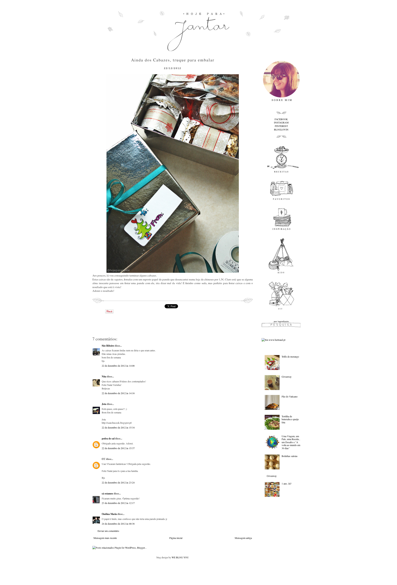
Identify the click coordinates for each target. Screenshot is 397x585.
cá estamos (107, 493)
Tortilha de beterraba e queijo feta (290, 419)
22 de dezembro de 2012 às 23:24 (118, 482)
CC (103, 459)
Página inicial (175, 538)
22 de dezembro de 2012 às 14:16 (118, 393)
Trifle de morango (290, 356)
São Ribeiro (108, 345)
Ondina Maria (109, 514)
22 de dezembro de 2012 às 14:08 (118, 365)
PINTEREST (281, 126)
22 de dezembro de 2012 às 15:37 (118, 448)
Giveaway (287, 376)
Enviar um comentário (108, 530)
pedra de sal (108, 438)
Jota (104, 404)
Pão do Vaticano (290, 396)
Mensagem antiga (243, 538)
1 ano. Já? (286, 483)
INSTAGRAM (281, 122)
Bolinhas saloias (290, 456)
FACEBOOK (281, 119)
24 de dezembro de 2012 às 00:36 (118, 523)
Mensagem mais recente (105, 538)
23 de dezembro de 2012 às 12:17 (118, 503)
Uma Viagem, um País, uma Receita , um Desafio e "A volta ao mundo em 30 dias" (291, 442)
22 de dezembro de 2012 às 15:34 (118, 427)
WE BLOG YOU (180, 557)
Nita (104, 376)
